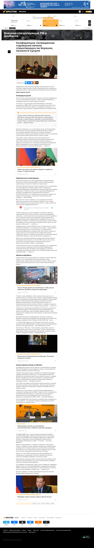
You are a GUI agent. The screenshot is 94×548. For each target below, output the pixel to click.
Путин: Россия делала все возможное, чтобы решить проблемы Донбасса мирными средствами (35, 288)
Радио (35, 517)
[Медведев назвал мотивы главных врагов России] (36, 484)
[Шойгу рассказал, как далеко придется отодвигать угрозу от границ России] (36, 157)
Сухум (39, 503)
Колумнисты (41, 517)
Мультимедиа (50, 517)
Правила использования (14, 530)
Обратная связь (32, 532)
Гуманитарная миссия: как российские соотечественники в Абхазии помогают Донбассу (34, 427)
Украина (52, 503)
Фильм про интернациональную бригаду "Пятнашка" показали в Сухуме (35, 357)
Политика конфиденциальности (47, 530)
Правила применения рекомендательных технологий (15, 532)
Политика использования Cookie (63, 530)
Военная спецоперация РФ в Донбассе (29, 167)
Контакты (24, 530)
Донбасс (47, 503)
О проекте (5, 530)
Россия (43, 503)
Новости (23, 517)
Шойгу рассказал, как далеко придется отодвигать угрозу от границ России (35, 170)
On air (28, 20)
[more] (55, 125)
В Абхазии (29, 517)
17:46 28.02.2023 (20, 53)
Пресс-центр (21, 424)
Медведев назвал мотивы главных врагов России (34, 497)
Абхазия (34, 503)
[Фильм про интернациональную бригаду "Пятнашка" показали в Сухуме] (36, 344)
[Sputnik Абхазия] (10, 13)
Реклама (29, 530)
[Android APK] (86, 537)
